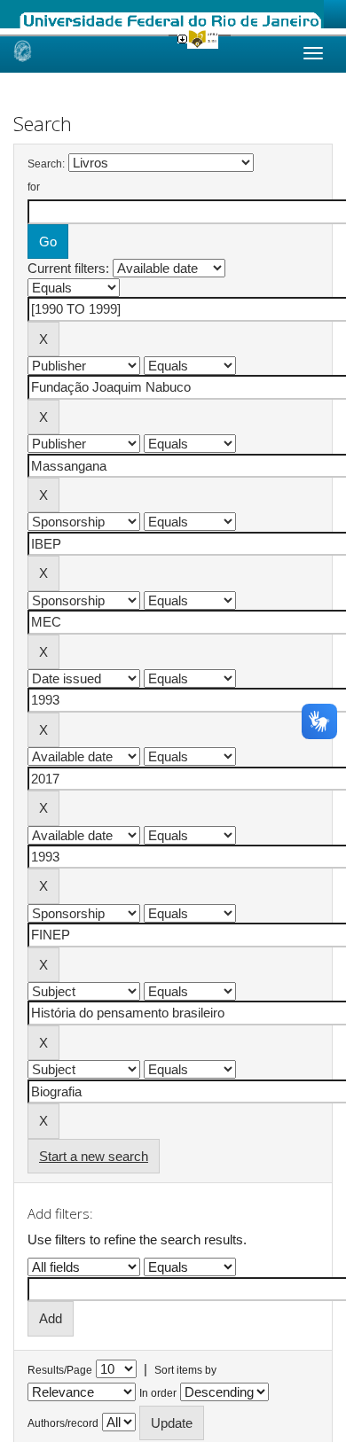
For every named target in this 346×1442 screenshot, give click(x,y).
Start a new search (93, 1156)
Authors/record (63, 1423)
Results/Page (60, 1370)
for (34, 187)
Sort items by (185, 1370)
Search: (46, 164)
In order (158, 1393)
